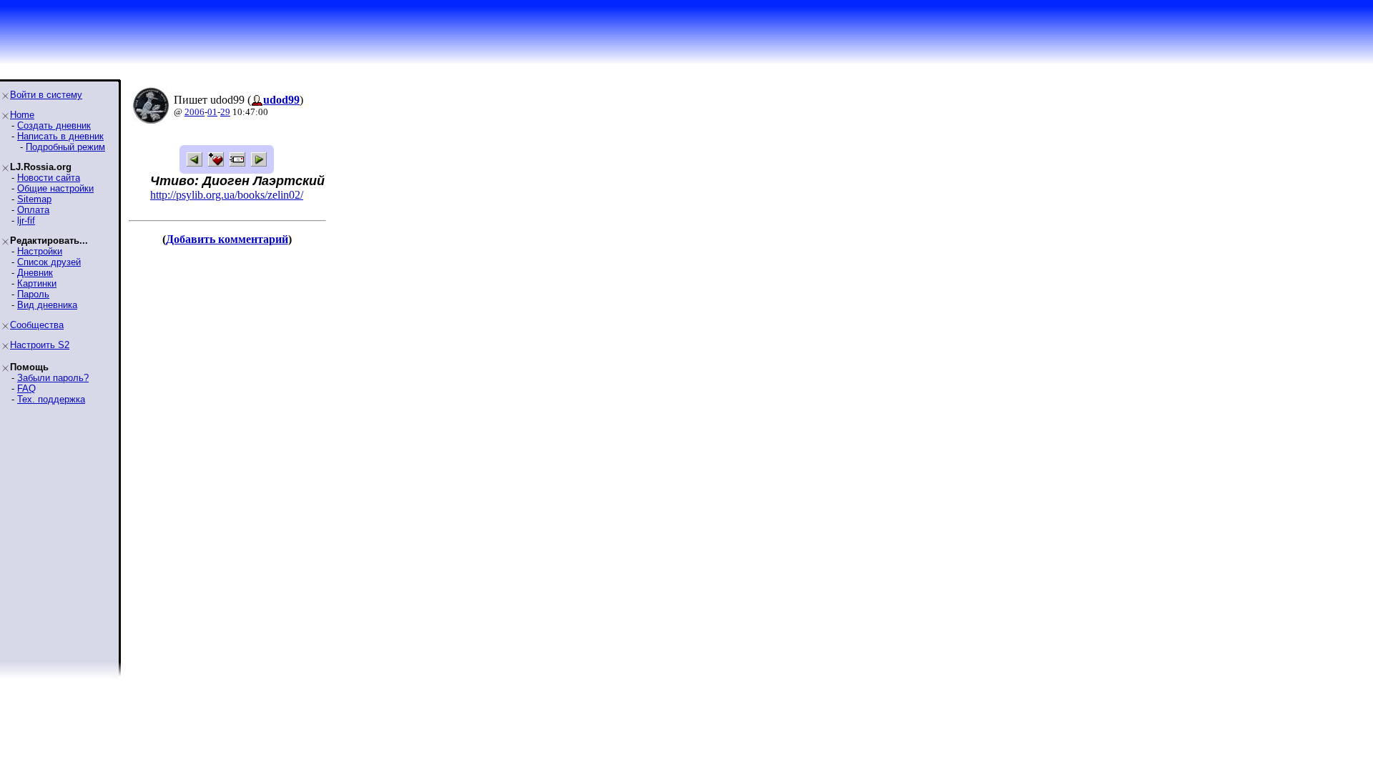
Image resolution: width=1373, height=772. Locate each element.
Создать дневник (54, 125)
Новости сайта (48, 177)
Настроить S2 (39, 345)
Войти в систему (46, 94)
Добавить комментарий (227, 239)
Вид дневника (47, 305)
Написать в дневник (60, 136)
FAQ (26, 388)
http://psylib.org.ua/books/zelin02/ (226, 195)
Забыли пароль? (53, 377)
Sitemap (34, 199)
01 (212, 112)
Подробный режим (65, 147)
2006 (194, 112)
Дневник (35, 272)
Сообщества (37, 325)
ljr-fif (26, 220)
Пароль (33, 294)
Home (22, 114)
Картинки (36, 283)
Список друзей (49, 262)
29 (225, 112)
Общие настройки (55, 188)
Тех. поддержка (51, 399)
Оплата (33, 209)
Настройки (39, 251)
